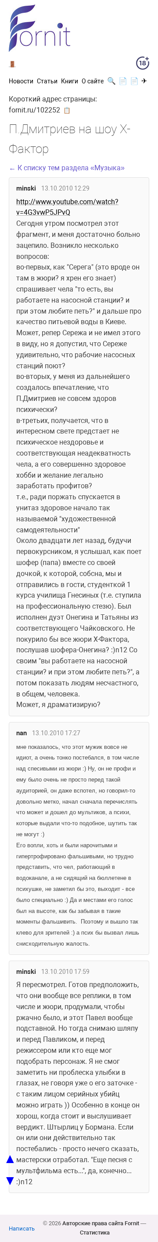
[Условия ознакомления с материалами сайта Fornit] (142, 64)
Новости (21, 81)
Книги (69, 81)
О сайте (93, 81)
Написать (22, 1228)
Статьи (47, 81)
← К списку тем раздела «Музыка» (67, 168)
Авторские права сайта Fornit (100, 1223)
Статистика (95, 1232)
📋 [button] (67, 110)
